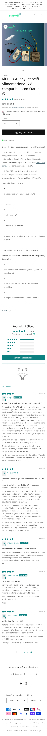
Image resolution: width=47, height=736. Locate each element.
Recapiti (35, 727)
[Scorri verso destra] (29, 71)
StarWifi (10, 719)
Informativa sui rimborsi (36, 719)
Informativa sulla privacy (13, 723)
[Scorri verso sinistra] (18, 71)
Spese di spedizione (18, 107)
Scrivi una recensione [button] (23, 357)
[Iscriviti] (36, 674)
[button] (5, 15)
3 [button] (24, 652)
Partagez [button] (7, 310)
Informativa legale (36, 731)
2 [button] (20, 652)
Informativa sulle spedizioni (20, 727)
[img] (8, 394)
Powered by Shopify (19, 719)
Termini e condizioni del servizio (34, 723)
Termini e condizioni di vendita (17, 731)
